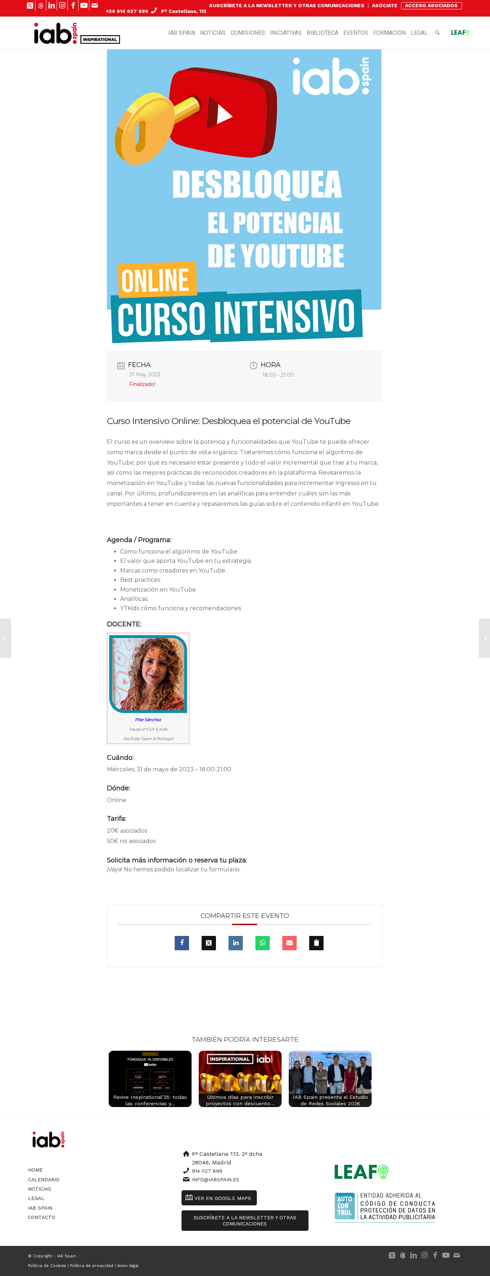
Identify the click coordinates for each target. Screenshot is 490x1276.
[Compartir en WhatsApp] (262, 943)
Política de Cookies (47, 1265)
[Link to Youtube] (84, 5)
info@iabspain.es (215, 1179)
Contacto (41, 1217)
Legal (36, 1198)
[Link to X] (30, 5)
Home (35, 1170)
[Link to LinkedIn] (51, 5)
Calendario (44, 1179)
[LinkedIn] (235, 943)
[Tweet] (209, 943)
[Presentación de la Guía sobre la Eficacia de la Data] (5, 638)
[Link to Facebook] (73, 5)
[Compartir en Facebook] (182, 943)
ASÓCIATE (384, 5)
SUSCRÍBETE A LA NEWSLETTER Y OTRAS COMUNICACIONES (286, 5)
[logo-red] (56, 33)
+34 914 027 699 (127, 11)
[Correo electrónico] (289, 943)
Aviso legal (127, 1265)
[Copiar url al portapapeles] (316, 943)
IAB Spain (40, 1208)
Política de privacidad (91, 1265)
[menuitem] (287, 6)
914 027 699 (207, 1171)
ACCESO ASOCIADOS (431, 5)
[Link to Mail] (94, 5)
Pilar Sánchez (148, 719)
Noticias (39, 1189)
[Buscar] (437, 33)
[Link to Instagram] (62, 5)
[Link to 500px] (41, 5)
